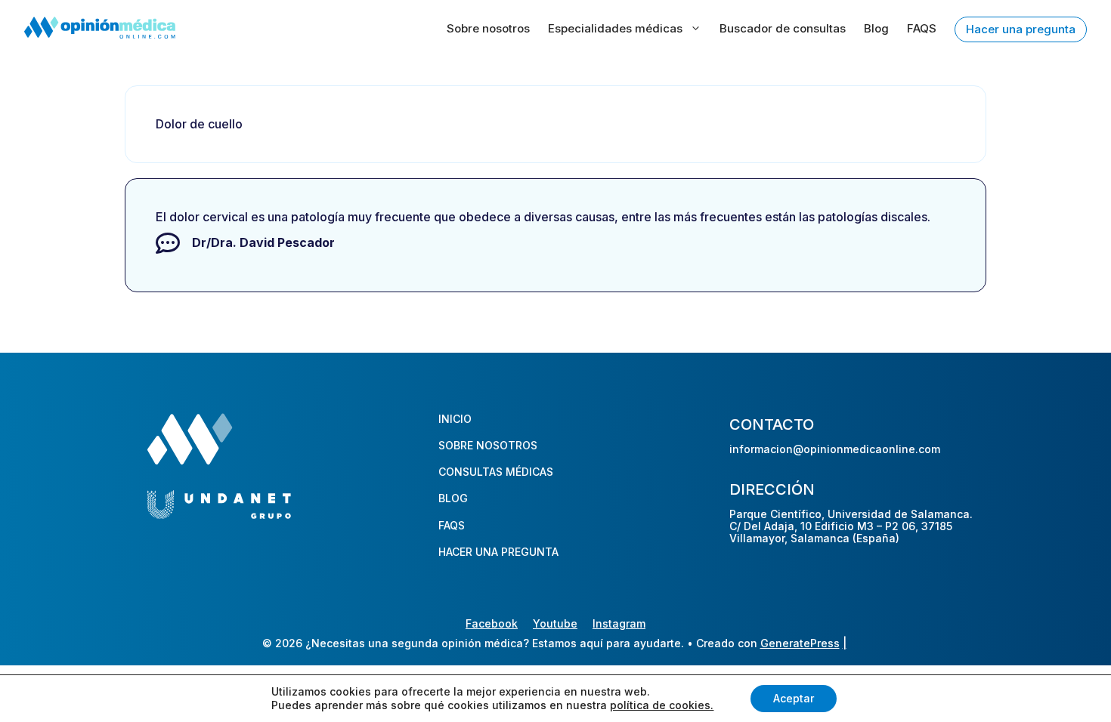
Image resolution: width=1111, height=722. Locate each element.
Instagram (619, 623)
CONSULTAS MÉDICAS (495, 471)
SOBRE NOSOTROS (487, 445)
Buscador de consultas (783, 28)
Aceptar (793, 698)
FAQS (921, 28)
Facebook (492, 623)
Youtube (555, 623)
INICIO (455, 418)
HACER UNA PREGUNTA (498, 551)
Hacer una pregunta (1020, 29)
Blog (876, 28)
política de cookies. (661, 705)
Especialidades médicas (615, 28)
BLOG (453, 498)
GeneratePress (800, 643)
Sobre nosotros (488, 28)
